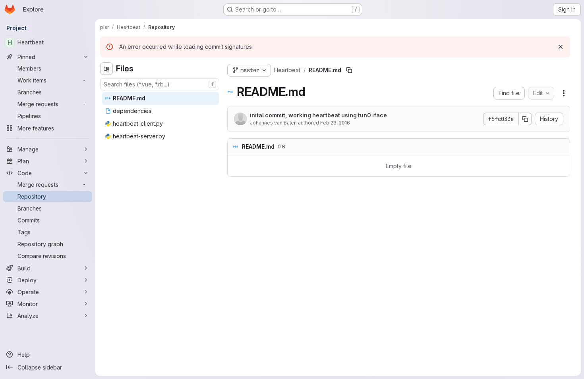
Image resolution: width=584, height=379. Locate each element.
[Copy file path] (349, 70)
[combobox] (159, 84)
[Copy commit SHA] (525, 119)
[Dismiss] (560, 47)
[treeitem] (160, 98)
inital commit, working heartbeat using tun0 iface (318, 115)
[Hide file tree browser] (106, 68)
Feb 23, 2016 (335, 123)
